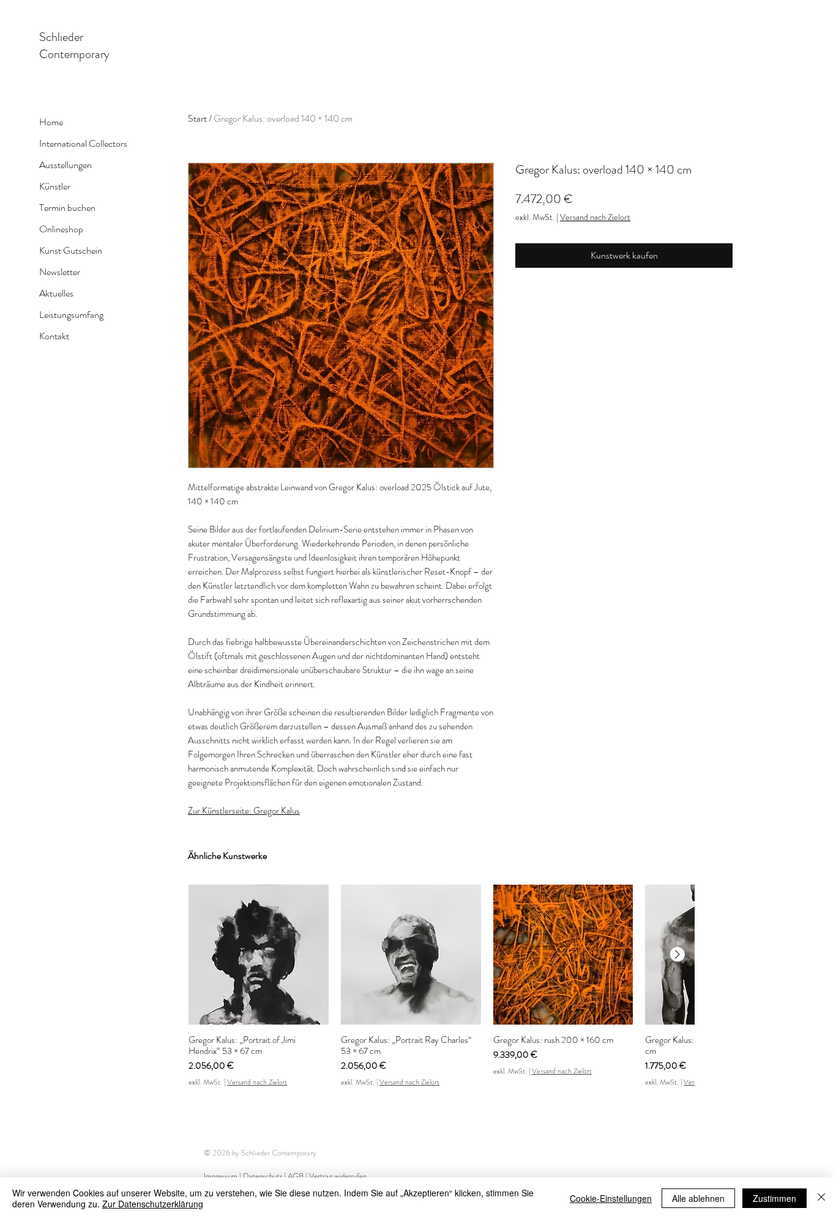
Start (197, 118)
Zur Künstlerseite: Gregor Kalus (244, 810)
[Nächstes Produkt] (677, 954)
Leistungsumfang (71, 315)
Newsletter (59, 272)
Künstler (54, 186)
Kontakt (54, 336)
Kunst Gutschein (70, 250)
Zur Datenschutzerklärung (152, 1204)
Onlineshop (61, 229)
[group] (441, 986)
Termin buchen (67, 208)
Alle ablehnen (698, 1198)
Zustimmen (774, 1198)
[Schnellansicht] (258, 955)
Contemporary (74, 54)
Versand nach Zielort (595, 217)
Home (51, 122)
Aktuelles (56, 293)
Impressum (220, 1176)
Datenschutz (263, 1176)
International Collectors (83, 143)
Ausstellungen (65, 165)
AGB (296, 1176)
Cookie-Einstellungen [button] (611, 1198)
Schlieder (61, 37)
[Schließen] (821, 1198)
